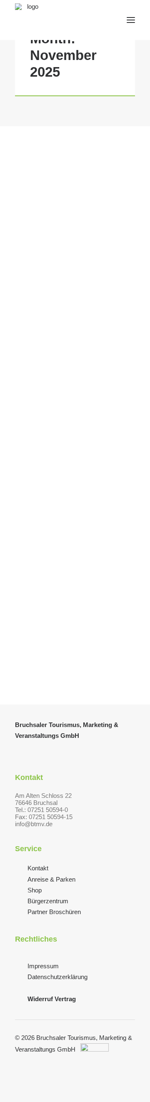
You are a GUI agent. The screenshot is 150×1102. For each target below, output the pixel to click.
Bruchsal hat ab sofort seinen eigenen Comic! (71, 632)
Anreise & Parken (51, 879)
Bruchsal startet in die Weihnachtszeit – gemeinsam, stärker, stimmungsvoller (71, 452)
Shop (35, 890)
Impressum (43, 966)
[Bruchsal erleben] (29, 20)
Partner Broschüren (54, 911)
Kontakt (38, 868)
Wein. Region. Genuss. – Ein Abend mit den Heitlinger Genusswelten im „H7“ (69, 268)
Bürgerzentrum (48, 901)
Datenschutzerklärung (58, 976)
